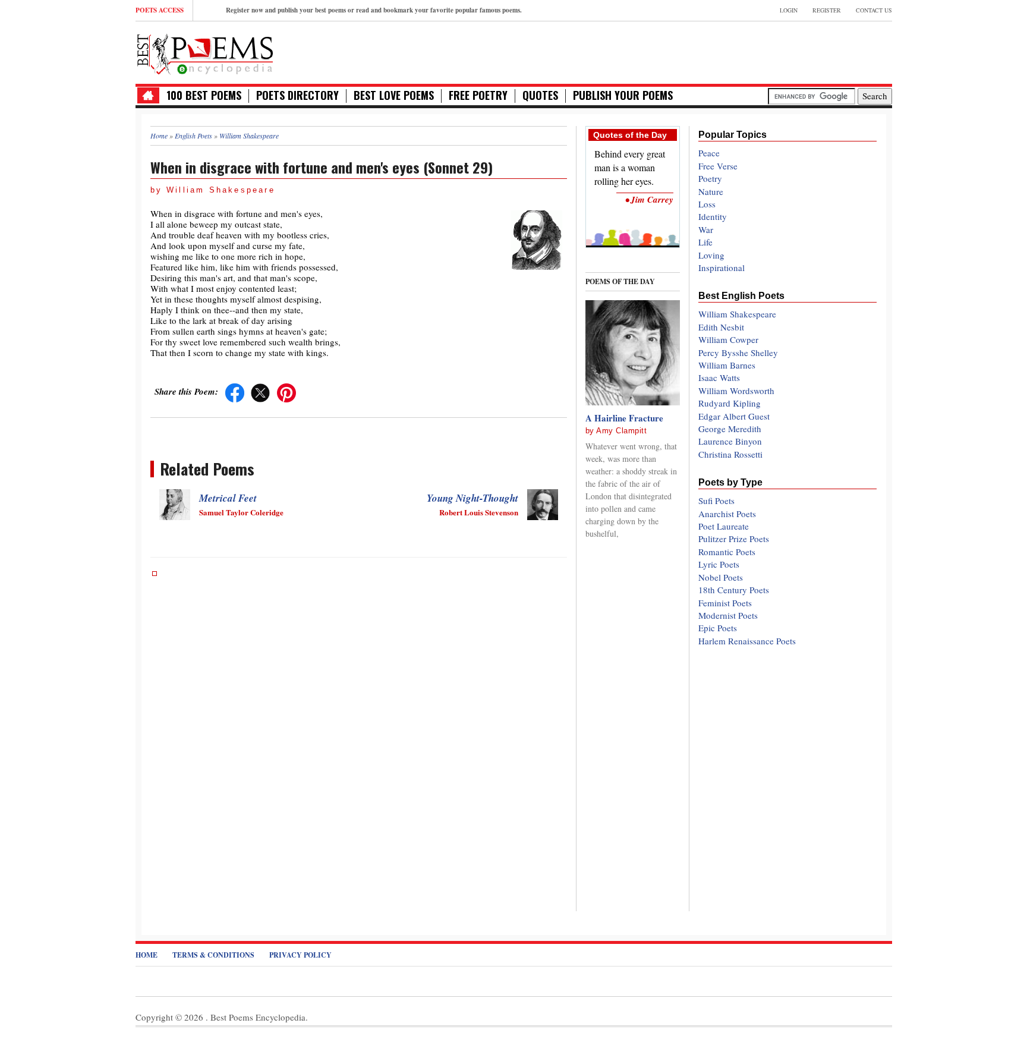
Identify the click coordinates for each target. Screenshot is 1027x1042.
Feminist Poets (725, 603)
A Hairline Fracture (624, 417)
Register (826, 10)
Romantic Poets (726, 552)
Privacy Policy (300, 955)
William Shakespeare (737, 314)
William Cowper (728, 339)
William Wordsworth (736, 390)
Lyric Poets (718, 564)
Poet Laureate (723, 526)
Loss (707, 204)
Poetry (710, 178)
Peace (709, 153)
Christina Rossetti (730, 454)
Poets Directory (297, 95)
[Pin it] (286, 391)
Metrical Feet (228, 498)
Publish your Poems (623, 95)
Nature (710, 191)
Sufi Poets (716, 500)
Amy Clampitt (621, 430)
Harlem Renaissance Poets (747, 641)
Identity (712, 216)
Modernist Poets (728, 615)
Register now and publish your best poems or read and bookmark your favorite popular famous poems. (374, 10)
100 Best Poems (203, 95)
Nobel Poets (720, 577)
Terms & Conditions (213, 955)
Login (789, 10)
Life (705, 242)
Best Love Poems (394, 95)
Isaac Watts (719, 377)
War (705, 229)
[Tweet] (260, 391)
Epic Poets (717, 628)
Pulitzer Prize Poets (733, 538)
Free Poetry (478, 95)
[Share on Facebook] (234, 391)
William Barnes (726, 365)
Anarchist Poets (727, 514)
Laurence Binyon (730, 441)
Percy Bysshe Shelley (738, 352)
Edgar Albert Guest (734, 416)
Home (146, 955)
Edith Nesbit (721, 327)
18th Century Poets (733, 590)
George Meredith (729, 429)
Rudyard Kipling (729, 403)
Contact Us (874, 10)
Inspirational (721, 267)
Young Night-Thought (472, 498)
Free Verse (718, 166)
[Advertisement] (753, 51)
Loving (711, 255)
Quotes (540, 95)
